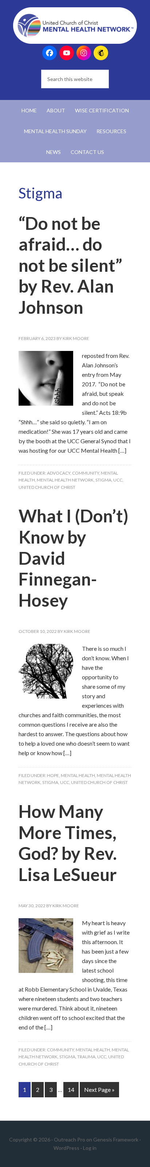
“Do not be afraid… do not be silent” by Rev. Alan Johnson (70, 265)
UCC (117, 480)
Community (85, 473)
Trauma (86, 1056)
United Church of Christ (47, 487)
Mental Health (78, 775)
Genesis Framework (115, 1139)
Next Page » (99, 1089)
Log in (89, 1148)
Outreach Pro (69, 1139)
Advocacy (58, 473)
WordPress (66, 1148)
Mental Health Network (65, 480)
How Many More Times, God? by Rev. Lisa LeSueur (68, 843)
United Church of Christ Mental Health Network (75, 25)
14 (71, 1089)
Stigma (103, 480)
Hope (53, 775)
